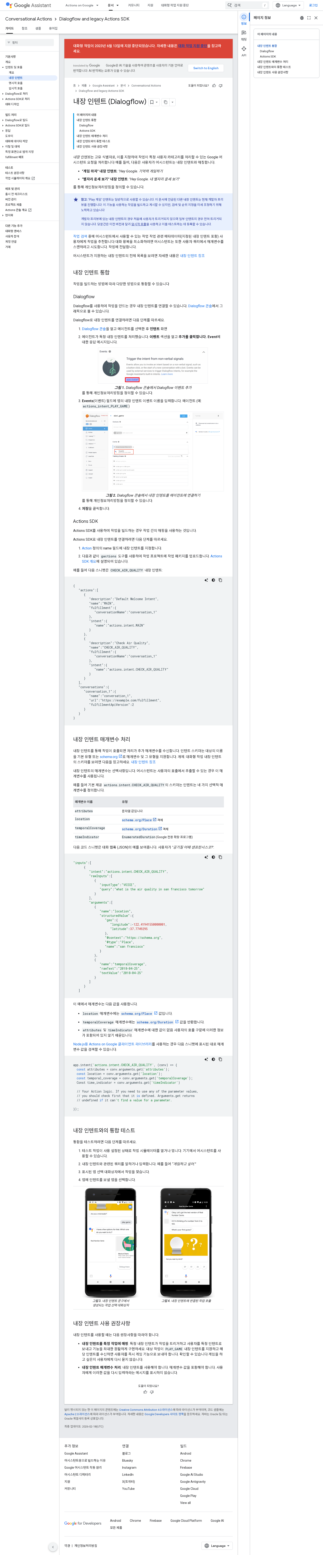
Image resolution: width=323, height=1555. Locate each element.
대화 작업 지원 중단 (192, 46)
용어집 (53, 28)
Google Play (188, 1496)
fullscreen (309, 17)
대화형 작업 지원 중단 (175, 5)
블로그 (126, 1453)
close (316, 17)
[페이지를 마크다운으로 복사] (166, 102)
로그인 (313, 5)
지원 (150, 5)
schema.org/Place (137, 820)
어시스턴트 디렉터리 (77, 1474)
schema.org (109, 757)
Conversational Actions (28, 19)
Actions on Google (79, 5)
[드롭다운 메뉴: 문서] (119, 5)
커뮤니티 (134, 5)
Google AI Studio (191, 1474)
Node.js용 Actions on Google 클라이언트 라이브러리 (112, 1044)
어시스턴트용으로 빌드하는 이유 (85, 1460)
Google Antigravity (193, 1481)
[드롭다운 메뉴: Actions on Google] (98, 5)
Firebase (186, 1467)
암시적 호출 (138, 224)
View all (185, 1503)
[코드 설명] (206, 580)
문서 (111, 5)
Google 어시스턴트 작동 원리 (83, 1467)
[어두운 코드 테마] (213, 580)
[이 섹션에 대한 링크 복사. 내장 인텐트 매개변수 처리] (134, 740)
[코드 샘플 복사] (220, 580)
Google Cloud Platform (186, 1520)
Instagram (129, 1467)
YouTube (128, 1488)
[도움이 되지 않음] (220, 85)
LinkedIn (128, 1474)
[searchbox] (29, 42)
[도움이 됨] (214, 85)
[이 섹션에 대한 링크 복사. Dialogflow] (99, 297)
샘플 (38, 28)
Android (185, 1453)
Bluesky (127, 1460)
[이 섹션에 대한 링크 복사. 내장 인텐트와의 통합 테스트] (139, 1131)
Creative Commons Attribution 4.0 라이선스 (146, 1409)
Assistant (41, 5)
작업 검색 (80, 236)
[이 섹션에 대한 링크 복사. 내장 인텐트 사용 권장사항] (134, 1324)
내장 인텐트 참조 (192, 256)
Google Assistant (104, 85)
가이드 (9, 28)
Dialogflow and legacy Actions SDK (94, 19)
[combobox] (247, 5)
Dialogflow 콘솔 (200, 306)
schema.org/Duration (139, 829)
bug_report (302, 17)
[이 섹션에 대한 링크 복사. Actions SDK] (102, 521)
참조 (24, 28)
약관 (67, 1546)
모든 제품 (116, 1527)
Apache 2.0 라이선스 (77, 1414)
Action (87, 548)
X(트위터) (128, 1481)
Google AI (217, 1520)
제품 (84, 85)
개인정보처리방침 (85, 1546)
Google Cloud (189, 1488)
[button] (28, 67)
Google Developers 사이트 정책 (164, 1414)
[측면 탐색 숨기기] (53, 1547)
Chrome (185, 1460)
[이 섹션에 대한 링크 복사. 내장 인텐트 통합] (114, 273)
